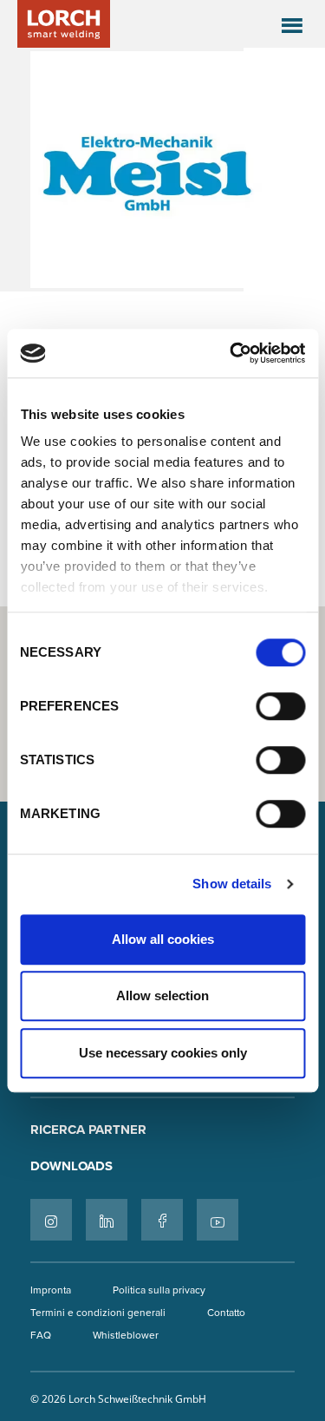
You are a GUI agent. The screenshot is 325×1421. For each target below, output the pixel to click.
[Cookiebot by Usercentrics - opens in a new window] (231, 353)
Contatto (226, 1312)
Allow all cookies (163, 939)
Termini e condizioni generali (98, 1312)
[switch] (280, 706)
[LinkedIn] (106, 1220)
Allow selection (162, 995)
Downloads (71, 1165)
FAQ (40, 1334)
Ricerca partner (88, 1129)
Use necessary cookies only (163, 1052)
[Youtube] (217, 1220)
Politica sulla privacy (159, 1289)
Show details (231, 883)
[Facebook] (162, 1220)
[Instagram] (51, 1220)
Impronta (50, 1289)
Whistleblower (126, 1334)
